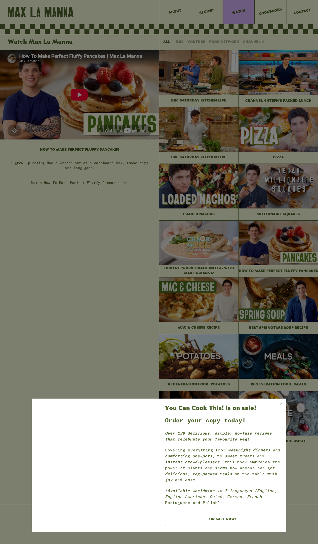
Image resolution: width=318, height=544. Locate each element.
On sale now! (222, 519)
